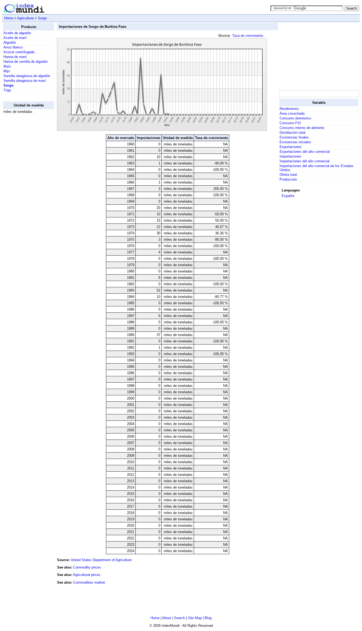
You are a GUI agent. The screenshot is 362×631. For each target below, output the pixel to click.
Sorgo (42, 18)
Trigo (7, 90)
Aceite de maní (15, 38)
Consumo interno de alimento (302, 128)
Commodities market (89, 582)
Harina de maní (15, 57)
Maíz (7, 66)
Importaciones (290, 156)
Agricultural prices (86, 575)
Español (288, 196)
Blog (208, 618)
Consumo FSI (290, 123)
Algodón (9, 42)
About (166, 618)
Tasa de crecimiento (247, 36)
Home (8, 18)
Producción (288, 179)
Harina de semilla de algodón (25, 62)
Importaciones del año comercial (304, 161)
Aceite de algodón (17, 33)
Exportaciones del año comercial (305, 152)
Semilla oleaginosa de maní (24, 81)
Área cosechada (292, 113)
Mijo (6, 71)
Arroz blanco (13, 47)
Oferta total (288, 175)
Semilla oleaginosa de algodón (26, 76)
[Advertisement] (24, 197)
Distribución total (292, 133)
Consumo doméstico (295, 118)
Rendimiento (289, 109)
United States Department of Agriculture (101, 560)
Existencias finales (294, 137)
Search (179, 618)
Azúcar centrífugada (18, 52)
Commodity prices (87, 567)
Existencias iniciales (295, 142)
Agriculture (25, 18)
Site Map (195, 618)
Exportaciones (291, 147)
